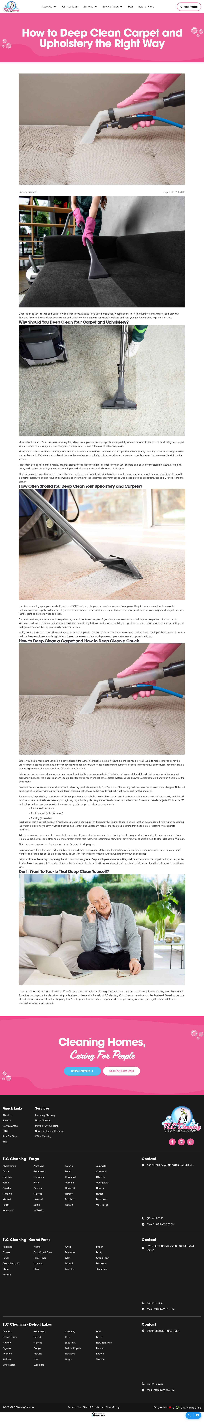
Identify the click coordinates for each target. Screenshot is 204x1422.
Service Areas (110, 6)
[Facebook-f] (172, 1141)
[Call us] (189, 1415)
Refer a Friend (146, 6)
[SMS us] (197, 1415)
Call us (27, 1003)
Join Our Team (70, 6)
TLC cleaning (111, 995)
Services (88, 6)
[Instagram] (181, 1141)
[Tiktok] (190, 1141)
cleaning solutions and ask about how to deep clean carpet (82, 451)
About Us (47, 6)
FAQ (130, 6)
